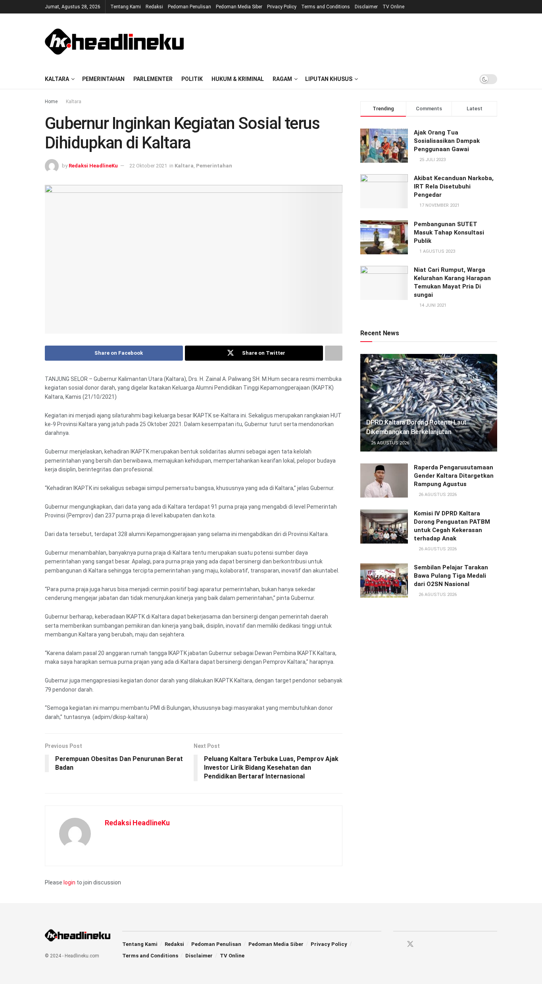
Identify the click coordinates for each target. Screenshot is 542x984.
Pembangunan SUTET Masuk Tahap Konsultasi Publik (449, 232)
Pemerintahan (103, 79)
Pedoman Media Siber (239, 7)
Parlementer (153, 79)
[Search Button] (465, 79)
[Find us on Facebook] (396, 944)
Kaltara (57, 79)
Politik (192, 79)
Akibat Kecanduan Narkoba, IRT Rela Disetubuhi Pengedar (454, 186)
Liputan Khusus (328, 79)
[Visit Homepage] (114, 41)
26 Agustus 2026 (389, 443)
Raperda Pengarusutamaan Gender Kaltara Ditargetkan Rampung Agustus (454, 476)
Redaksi (154, 7)
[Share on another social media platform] (333, 353)
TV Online (393, 7)
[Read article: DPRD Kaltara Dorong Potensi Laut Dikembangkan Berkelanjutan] (428, 403)
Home (51, 101)
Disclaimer (366, 7)
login (69, 882)
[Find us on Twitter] (410, 944)
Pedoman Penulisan (189, 7)
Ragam (282, 79)
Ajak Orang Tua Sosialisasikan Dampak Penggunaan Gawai (447, 141)
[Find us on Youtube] (424, 944)
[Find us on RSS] (438, 944)
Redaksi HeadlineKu (93, 166)
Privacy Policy (281, 7)
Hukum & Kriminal (237, 79)
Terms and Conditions (325, 7)
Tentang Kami (125, 7)
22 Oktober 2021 (148, 166)
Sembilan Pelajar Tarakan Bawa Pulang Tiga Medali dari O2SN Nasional (451, 576)
